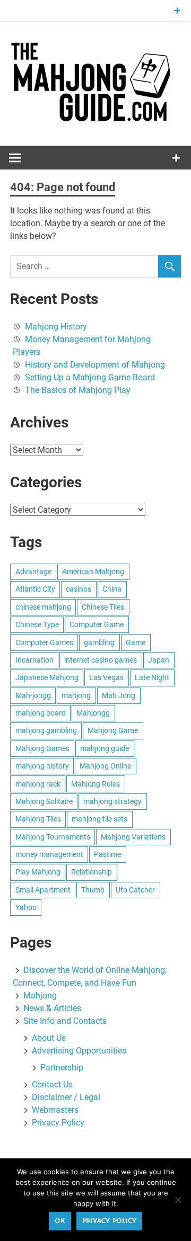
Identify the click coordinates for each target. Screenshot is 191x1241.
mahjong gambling (46, 730)
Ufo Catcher (135, 890)
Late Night (152, 677)
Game (135, 642)
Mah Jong (118, 695)
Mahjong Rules (95, 784)
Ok (60, 1221)
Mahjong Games (42, 748)
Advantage (33, 571)
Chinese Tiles (103, 607)
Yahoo (26, 907)
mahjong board (40, 713)
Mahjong (40, 995)
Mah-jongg (33, 695)
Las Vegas (106, 677)
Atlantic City (35, 589)
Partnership (61, 1068)
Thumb (93, 890)
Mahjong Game (113, 730)
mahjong (76, 695)
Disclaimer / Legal (66, 1097)
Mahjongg (93, 713)
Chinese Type (37, 624)
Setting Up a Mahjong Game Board (90, 377)
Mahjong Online (105, 766)
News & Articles (52, 1008)
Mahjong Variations (133, 837)
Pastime (107, 854)
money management (49, 854)
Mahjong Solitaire (44, 801)
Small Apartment (43, 890)
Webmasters (55, 1110)
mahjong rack (37, 784)
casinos (78, 589)
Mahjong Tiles (38, 819)
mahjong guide (104, 748)
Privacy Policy (58, 1123)
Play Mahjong (37, 872)
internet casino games (100, 660)
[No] (177, 1199)
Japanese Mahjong (47, 677)
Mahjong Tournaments (52, 837)
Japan (158, 660)
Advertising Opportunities (79, 1051)
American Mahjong (93, 571)
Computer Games (44, 642)
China (111, 589)
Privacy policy (109, 1221)
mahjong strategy (112, 801)
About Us (49, 1038)
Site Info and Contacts (65, 1021)
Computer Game (97, 624)
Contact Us (52, 1084)
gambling (99, 642)
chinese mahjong (43, 607)
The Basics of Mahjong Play (78, 390)
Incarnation (34, 660)
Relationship (91, 872)
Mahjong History (56, 327)
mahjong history (42, 766)
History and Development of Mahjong (95, 365)
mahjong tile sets (99, 819)
